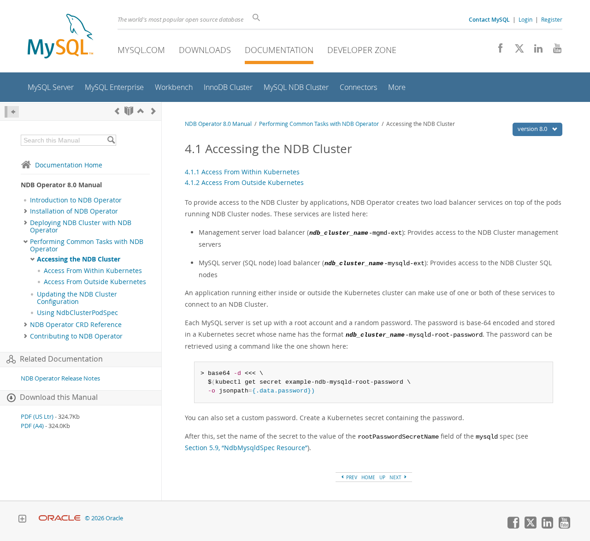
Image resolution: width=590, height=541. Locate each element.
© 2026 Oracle (104, 518)
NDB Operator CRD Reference (76, 325)
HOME (368, 477)
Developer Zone (361, 49)
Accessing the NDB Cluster (78, 259)
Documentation (279, 49)
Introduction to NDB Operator (76, 200)
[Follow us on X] (516, 51)
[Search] (111, 140)
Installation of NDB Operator (74, 211)
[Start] (128, 111)
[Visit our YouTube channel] (553, 51)
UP (382, 477)
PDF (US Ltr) (37, 417)
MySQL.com (141, 49)
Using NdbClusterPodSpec (77, 313)
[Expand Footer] (22, 520)
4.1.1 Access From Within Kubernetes (242, 171)
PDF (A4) (32, 426)
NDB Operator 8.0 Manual (218, 123)
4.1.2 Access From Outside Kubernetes (244, 182)
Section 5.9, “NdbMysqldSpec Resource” (246, 447)
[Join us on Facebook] (497, 51)
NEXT (396, 477)
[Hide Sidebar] (12, 112)
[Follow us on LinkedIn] (534, 51)
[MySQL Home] (60, 37)
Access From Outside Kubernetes (95, 282)
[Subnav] (25, 211)
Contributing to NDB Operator (76, 336)
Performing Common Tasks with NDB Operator (86, 245)
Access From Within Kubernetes (93, 271)
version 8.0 (533, 129)
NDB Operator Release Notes (60, 378)
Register (551, 19)
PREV (351, 477)
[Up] (140, 111)
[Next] (153, 111)
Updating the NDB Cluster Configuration (77, 298)
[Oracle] (60, 518)
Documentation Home (68, 165)
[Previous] (117, 111)
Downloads (205, 49)
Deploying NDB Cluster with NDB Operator (80, 226)
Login (525, 19)
